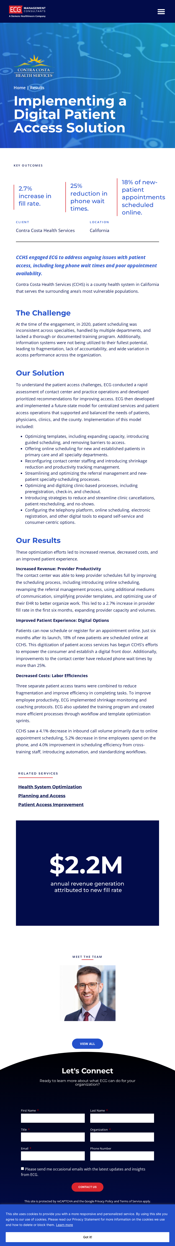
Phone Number (100, 1148)
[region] (87, 1225)
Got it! (87, 1237)
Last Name (98, 1110)
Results (37, 87)
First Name (28, 1110)
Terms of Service (131, 1201)
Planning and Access (41, 795)
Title (24, 1130)
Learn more (64, 1225)
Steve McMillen (87, 990)
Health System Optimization (50, 786)
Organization (99, 1130)
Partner (87, 996)
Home (20, 87)
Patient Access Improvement (51, 804)
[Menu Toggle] (161, 11)
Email (25, 1148)
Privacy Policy (104, 1201)
